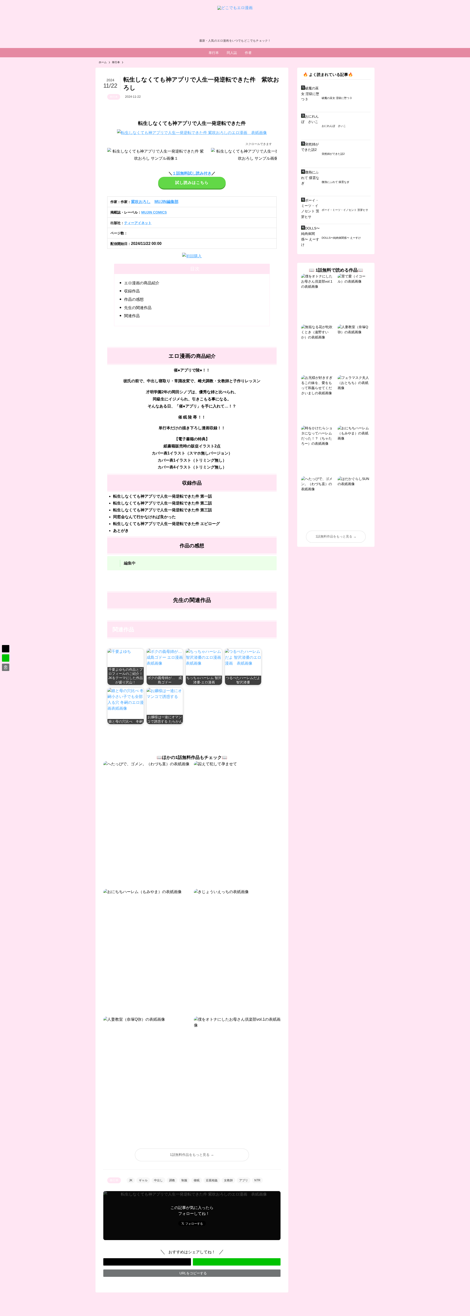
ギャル (143, 1180)
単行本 (114, 96)
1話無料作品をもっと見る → (192, 1155)
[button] (147, 1262)
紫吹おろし (141, 202)
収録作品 (132, 291)
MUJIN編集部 (166, 202)
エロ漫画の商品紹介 (141, 283)
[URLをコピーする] (5, 667)
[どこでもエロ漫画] (235, 20)
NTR (257, 1180)
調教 (172, 1180)
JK (130, 1180)
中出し (158, 1180)
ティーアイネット (138, 223)
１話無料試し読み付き (192, 173)
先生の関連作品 (138, 308)
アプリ (243, 1180)
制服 (184, 1180)
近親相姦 (212, 1180)
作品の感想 (134, 299)
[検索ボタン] (260, 52)
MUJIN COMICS (154, 212)
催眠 (197, 1180)
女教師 (228, 1180)
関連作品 (132, 316)
